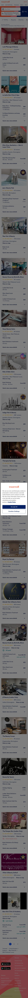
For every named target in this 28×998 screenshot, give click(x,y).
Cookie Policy (12, 502)
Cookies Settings (14, 511)
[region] (14, 499)
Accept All (14, 507)
